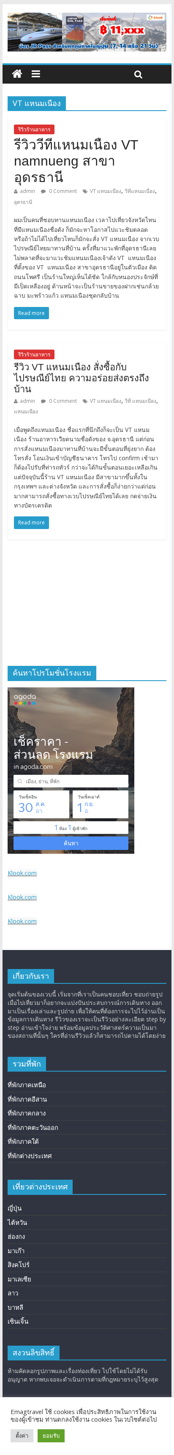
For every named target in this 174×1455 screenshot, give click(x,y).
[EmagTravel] (17, 74)
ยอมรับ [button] (51, 1435)
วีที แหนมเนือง (140, 400)
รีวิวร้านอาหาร (34, 129)
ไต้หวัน (17, 1222)
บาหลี (15, 1307)
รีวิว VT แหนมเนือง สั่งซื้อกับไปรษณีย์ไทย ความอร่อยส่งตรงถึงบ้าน (81, 378)
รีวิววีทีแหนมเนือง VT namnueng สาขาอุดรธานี (76, 161)
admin (27, 191)
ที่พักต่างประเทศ (30, 1155)
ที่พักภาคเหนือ (27, 1084)
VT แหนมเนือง (105, 191)
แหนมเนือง (26, 411)
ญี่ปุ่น (15, 1208)
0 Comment (62, 191)
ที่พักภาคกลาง (27, 1113)
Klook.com (22, 873)
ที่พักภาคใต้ (23, 1141)
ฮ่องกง (16, 1236)
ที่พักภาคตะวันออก (33, 1127)
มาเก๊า (16, 1250)
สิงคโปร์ (19, 1264)
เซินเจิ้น (18, 1321)
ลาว (13, 1293)
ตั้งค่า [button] (22, 1435)
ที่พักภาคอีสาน (27, 1099)
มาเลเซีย (19, 1279)
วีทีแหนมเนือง (140, 191)
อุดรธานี (23, 202)
